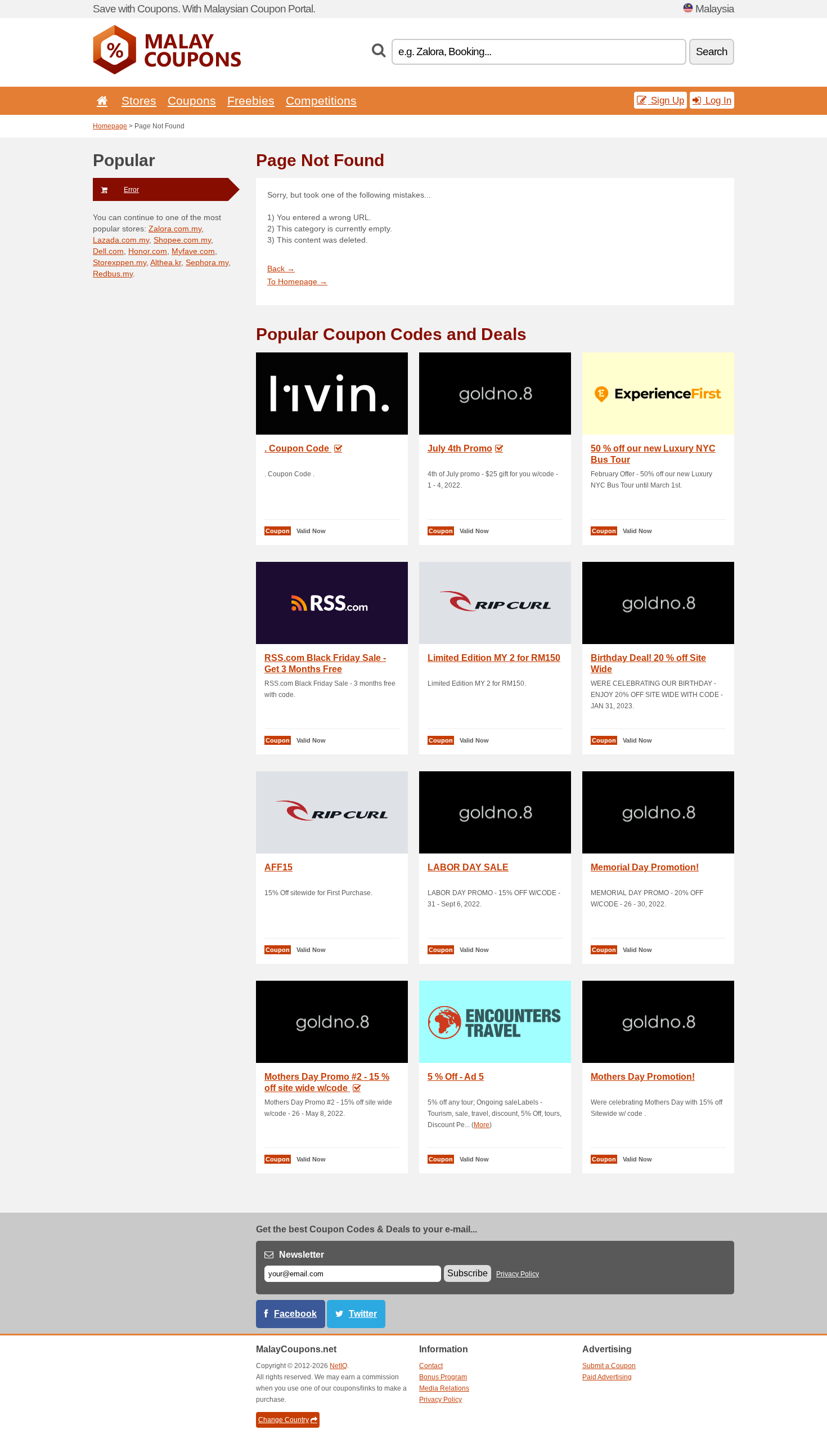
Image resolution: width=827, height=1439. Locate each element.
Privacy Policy (517, 1274)
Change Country (283, 1420)
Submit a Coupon (609, 1366)
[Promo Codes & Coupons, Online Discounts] (167, 72)
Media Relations (444, 1388)
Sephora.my (207, 262)
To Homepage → (297, 281)
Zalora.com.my (175, 228)
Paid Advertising (607, 1377)
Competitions (321, 100)
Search (711, 51)
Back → (281, 268)
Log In (717, 100)
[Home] (100, 100)
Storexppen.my (119, 262)
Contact (431, 1366)
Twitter (363, 1314)
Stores (139, 100)
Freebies (251, 100)
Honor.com (147, 251)
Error (131, 190)
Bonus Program (443, 1377)
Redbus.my (113, 273)
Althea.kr (165, 262)
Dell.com (108, 251)
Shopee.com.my (182, 239)
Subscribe (467, 1273)
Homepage (110, 126)
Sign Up (666, 100)
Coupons (192, 100)
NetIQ (338, 1366)
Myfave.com (193, 251)
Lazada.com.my (121, 239)
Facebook (295, 1314)
